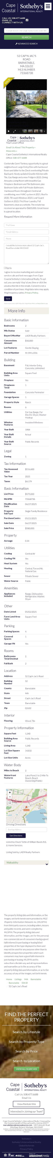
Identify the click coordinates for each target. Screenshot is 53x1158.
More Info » (11, 151)
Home (9, 979)
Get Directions (16, 835)
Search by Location (26, 1061)
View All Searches (26, 1069)
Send (8, 298)
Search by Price (26, 1051)
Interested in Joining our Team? (26, 1111)
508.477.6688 (18, 18)
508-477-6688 (20, 157)
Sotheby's (26, 1138)
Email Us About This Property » (20, 147)
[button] (26, 37)
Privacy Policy (31, 292)
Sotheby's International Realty (26, 1142)
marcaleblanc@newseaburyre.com (17, 1125)
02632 (25, 982)
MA (26, 979)
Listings (18, 979)
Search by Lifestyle (26, 1032)
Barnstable (36, 979)
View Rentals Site (26, 1104)
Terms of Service (41, 303)
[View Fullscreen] (10, 803)
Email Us (7, 20)
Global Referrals (26, 1145)
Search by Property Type (26, 1042)
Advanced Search (28, 43)
